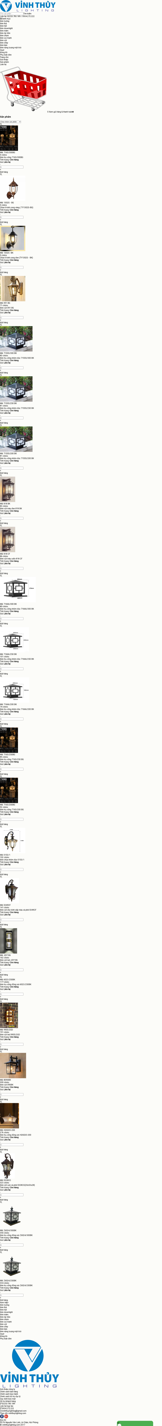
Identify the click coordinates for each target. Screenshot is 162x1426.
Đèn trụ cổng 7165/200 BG (12, 809)
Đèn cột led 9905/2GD (10, 1034)
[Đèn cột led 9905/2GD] (9, 1027)
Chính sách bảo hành (9, 1394)
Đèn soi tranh (6, 38)
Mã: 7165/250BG (7, 754)
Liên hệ (3, 64)
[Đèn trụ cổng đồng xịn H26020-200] (9, 1127)
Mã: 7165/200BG (7, 805)
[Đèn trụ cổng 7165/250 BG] (9, 752)
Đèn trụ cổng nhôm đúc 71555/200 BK (17, 458)
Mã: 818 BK (5, 503)
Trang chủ (4, 57)
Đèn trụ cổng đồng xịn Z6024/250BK (16, 1285)
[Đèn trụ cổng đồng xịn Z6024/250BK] (12, 1278)
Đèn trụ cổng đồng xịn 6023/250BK (15, 984)
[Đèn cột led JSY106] (8, 953)
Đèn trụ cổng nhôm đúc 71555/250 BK (17, 408)
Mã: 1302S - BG (7, 202)
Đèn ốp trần (5, 33)
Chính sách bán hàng (9, 1391)
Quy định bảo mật (8, 1399)
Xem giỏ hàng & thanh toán (60, 112)
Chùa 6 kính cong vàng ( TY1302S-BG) (16, 207)
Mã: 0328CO (5, 1180)
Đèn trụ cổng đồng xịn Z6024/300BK (16, 1235)
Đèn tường (4, 21)
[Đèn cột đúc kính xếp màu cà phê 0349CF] (9, 902)
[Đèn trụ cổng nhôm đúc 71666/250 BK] (14, 652)
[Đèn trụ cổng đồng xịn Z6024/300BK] (12, 1228)
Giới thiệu (4, 59)
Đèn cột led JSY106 (9, 960)
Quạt (2, 50)
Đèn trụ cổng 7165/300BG (11, 157)
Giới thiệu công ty (7, 1389)
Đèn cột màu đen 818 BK (11, 508)
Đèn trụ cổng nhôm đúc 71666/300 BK (17, 609)
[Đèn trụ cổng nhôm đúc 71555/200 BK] (16, 451)
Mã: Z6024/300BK (8, 1230)
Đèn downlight (6, 28)
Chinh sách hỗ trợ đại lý (10, 1396)
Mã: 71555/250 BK (8, 403)
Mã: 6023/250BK (7, 979)
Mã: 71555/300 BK (8, 353)
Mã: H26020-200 (7, 1130)
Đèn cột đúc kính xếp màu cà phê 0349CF (18, 910)
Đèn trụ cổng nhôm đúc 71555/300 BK (17, 358)
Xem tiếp (4, 1302)
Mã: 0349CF (5, 905)
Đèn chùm (4, 35)
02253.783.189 (14, 16)
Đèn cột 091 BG (7, 308)
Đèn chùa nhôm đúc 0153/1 (12, 860)
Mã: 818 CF (5, 554)
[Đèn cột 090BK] (13, 1077)
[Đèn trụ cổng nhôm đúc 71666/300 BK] (18, 601)
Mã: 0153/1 (5, 855)
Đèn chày (4, 43)
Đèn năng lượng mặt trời (10, 47)
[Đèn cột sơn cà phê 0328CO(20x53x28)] (7, 1178)
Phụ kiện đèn (6, 55)
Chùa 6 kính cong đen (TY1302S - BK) (16, 257)
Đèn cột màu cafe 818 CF (11, 558)
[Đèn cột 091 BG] (12, 300)
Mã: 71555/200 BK (8, 453)
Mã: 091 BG (5, 303)
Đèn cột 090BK (6, 1085)
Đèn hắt (3, 26)
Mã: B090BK (5, 1080)
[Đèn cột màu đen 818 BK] (7, 501)
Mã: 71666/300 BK (8, 604)
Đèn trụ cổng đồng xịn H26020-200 (15, 1135)
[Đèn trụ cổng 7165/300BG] (9, 150)
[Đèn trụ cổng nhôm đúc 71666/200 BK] (14, 702)
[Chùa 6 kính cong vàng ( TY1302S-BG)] (12, 200)
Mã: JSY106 (5, 955)
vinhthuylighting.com (11, 1425)
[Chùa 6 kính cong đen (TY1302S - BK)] (12, 250)
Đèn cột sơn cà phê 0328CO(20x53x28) (17, 1185)
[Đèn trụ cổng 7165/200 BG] (9, 802)
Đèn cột (3, 40)
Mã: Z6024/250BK (8, 1280)
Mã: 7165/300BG (7, 152)
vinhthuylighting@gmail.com (14, 1411)
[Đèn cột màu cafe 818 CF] (7, 551)
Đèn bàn (3, 45)
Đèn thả (3, 23)
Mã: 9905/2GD (6, 1030)
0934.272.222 (28, 16)
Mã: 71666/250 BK (8, 654)
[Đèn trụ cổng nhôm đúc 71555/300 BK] (16, 351)
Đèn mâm (4, 31)
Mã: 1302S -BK (6, 253)
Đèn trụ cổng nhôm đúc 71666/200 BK (17, 709)
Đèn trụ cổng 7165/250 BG (12, 759)
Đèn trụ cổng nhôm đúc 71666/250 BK (17, 659)
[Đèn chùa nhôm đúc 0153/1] (12, 852)
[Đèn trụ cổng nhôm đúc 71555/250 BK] (16, 401)
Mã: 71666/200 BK (8, 704)
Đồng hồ (3, 52)
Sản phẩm (4, 62)
